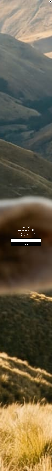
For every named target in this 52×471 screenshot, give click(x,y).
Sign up (26, 244)
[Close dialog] (50, 2)
